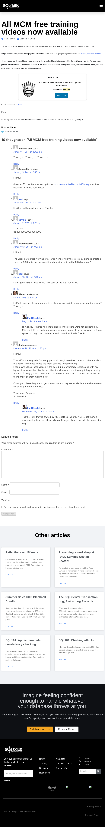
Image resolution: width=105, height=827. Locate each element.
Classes (8, 131)
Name (5, 484)
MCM (15, 131)
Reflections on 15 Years (21, 552)
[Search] (98, 771)
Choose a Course (64, 763)
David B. (22, 219)
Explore (9, 575)
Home (42, 759)
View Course (61, 95)
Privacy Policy (94, 806)
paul (20, 199)
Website (5, 500)
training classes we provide (91, 54)
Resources (44, 773)
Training (43, 763)
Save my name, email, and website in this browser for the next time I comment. (45, 507)
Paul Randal (33, 318)
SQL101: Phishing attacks (76, 640)
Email (5, 492)
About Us (60, 759)
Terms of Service (93, 815)
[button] (101, 6)
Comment (7, 449)
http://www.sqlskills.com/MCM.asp (72, 184)
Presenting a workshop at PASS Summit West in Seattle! (76, 556)
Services (43, 768)
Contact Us (61, 768)
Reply (16, 163)
